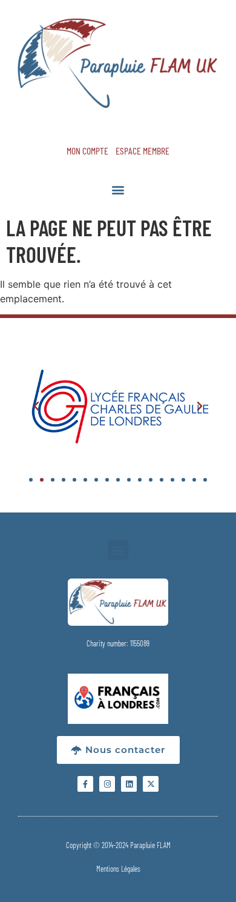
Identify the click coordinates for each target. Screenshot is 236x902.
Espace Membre (142, 150)
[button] (118, 189)
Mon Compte (87, 150)
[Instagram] (107, 784)
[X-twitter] (151, 784)
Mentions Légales (118, 869)
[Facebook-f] (85, 784)
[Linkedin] (129, 784)
